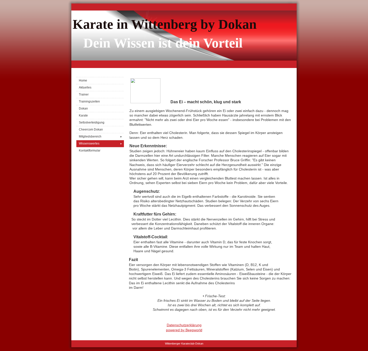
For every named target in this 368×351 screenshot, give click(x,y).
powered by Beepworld (184, 330)
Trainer (84, 94)
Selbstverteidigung (91, 122)
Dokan (83, 108)
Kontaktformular (89, 150)
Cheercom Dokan (91, 129)
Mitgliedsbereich (100, 136)
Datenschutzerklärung (184, 325)
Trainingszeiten (89, 101)
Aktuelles (85, 87)
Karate (83, 115)
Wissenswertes (100, 143)
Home (83, 80)
